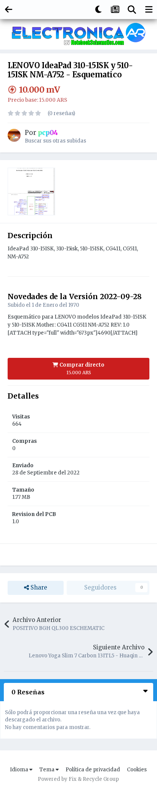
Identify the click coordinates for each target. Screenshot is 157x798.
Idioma (19, 769)
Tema (47, 769)
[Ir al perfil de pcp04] (14, 135)
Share (38, 587)
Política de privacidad (93, 769)
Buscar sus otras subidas (55, 141)
